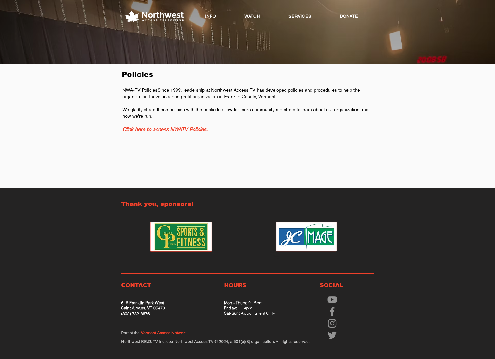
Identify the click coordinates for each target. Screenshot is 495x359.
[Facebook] (332, 311)
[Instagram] (332, 323)
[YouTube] (332, 299)
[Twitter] (332, 335)
